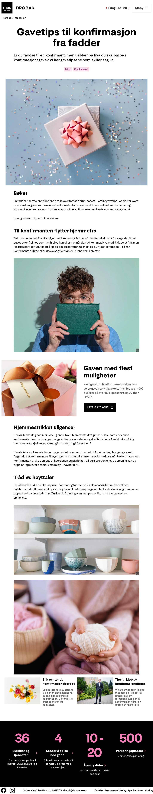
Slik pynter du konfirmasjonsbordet (59, 682)
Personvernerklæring (115, 790)
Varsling (149, 790)
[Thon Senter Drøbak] (17, 7)
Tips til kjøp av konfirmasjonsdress (130, 682)
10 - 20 (117, 8)
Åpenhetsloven (135, 790)
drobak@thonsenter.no (75, 790)
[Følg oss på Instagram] (12, 790)
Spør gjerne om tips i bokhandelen (36, 218)
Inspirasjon (20, 17)
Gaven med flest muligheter (108, 371)
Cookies (99, 790)
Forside (7, 17)
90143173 (57, 790)
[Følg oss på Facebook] (3, 790)
